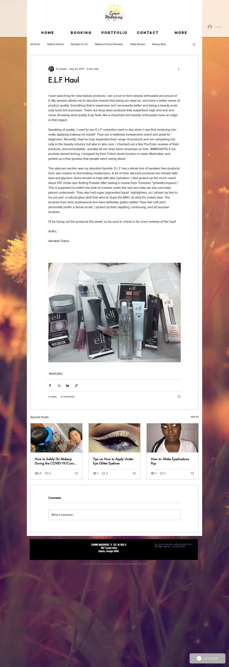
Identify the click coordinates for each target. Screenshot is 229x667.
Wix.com (142, 563)
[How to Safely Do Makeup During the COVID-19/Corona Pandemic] (56, 437)
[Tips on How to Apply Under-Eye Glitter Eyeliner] (114, 437)
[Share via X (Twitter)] (58, 385)
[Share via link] (76, 385)
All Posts (35, 44)
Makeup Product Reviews (109, 44)
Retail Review (137, 44)
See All (195, 416)
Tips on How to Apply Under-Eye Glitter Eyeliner (113, 461)
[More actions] (178, 69)
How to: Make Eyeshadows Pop (170, 461)
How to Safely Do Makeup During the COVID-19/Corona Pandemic (56, 461)
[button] (194, 44)
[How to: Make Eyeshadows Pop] (172, 437)
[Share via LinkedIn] (67, 385)
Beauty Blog (159, 44)
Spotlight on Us (79, 44)
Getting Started (55, 44)
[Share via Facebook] (50, 385)
